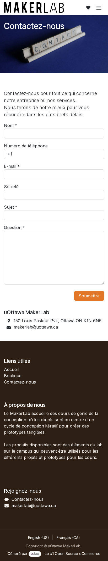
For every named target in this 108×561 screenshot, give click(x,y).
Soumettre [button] (89, 295)
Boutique (12, 375)
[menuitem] (38, 537)
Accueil (11, 369)
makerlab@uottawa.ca (34, 505)
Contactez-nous (20, 382)
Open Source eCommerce (77, 553)
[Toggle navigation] (99, 7)
